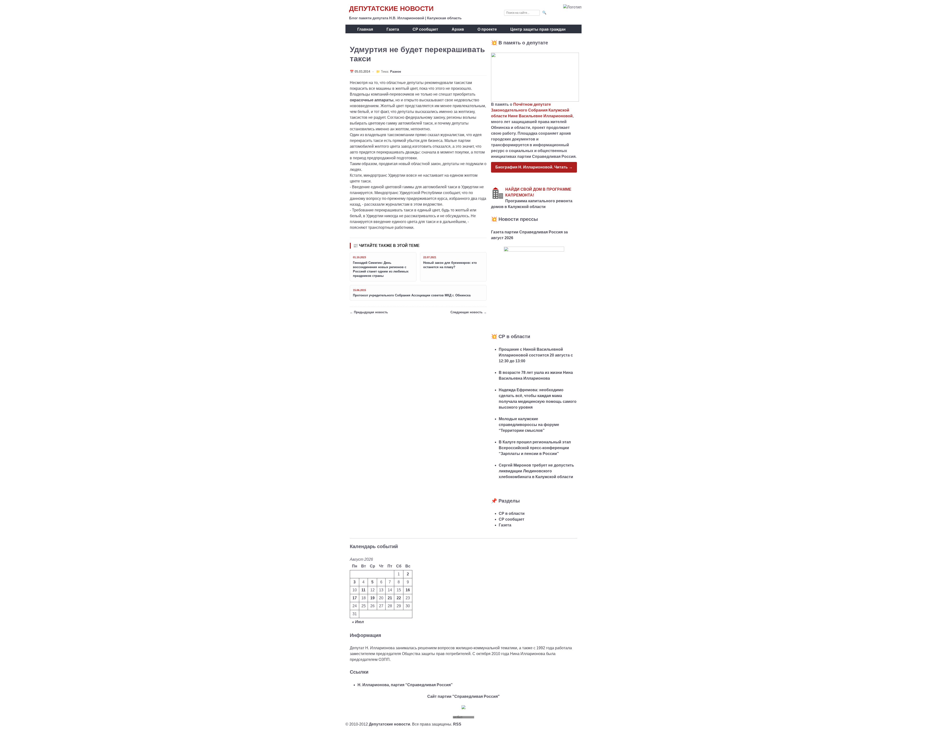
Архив (458, 29)
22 (399, 598)
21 (390, 598)
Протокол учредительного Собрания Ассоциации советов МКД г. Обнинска (412, 295)
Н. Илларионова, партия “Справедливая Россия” (405, 685)
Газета (392, 29)
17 (354, 598)
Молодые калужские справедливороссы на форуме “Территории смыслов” (529, 425)
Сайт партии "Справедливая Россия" (463, 696)
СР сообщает (425, 29)
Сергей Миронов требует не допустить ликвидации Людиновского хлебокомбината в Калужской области (536, 471)
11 (363, 590)
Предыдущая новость (371, 312)
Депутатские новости (391, 8)
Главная (365, 29)
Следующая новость (466, 312)
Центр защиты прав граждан (538, 29)
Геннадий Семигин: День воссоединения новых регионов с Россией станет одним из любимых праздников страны (380, 269)
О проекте (487, 29)
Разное (395, 71)
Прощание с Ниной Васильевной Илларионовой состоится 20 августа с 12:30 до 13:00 (536, 355)
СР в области (512, 513)
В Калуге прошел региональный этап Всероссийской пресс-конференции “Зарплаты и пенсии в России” (535, 448)
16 (408, 590)
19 (372, 598)
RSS (457, 724)
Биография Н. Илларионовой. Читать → (534, 167)
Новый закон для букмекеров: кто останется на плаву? (450, 265)
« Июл (358, 622)
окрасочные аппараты (371, 100)
